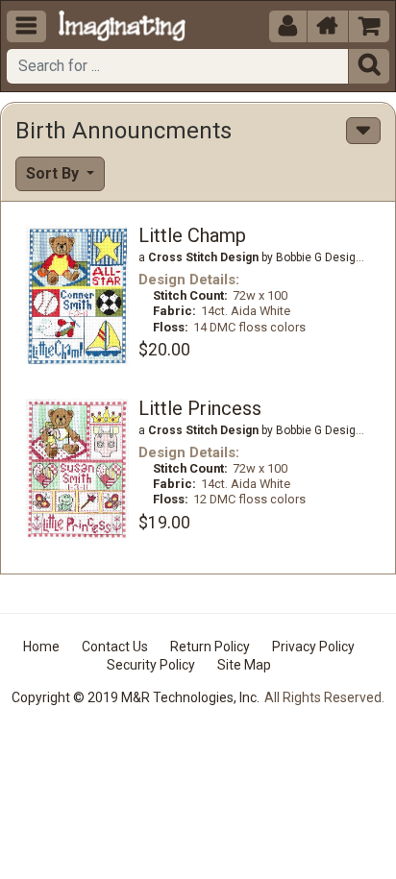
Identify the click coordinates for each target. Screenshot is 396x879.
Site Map (244, 664)
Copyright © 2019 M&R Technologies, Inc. (136, 697)
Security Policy (151, 664)
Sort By (54, 173)
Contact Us (115, 646)
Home (41, 646)
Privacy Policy (313, 646)
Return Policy (210, 646)
